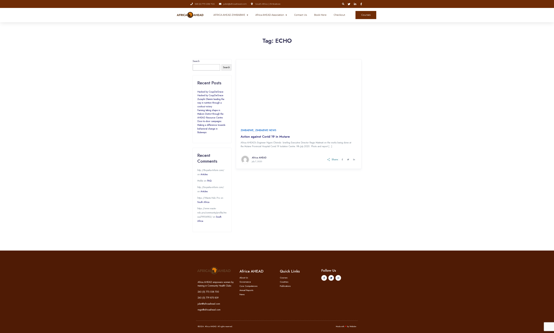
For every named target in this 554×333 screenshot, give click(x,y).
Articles (204, 174)
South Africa (203, 202)
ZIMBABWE (247, 130)
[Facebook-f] (324, 278)
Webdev (353, 326)
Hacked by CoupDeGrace (210, 91)
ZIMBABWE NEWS (265, 130)
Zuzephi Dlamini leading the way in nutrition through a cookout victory (210, 102)
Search (196, 61)
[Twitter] (331, 278)
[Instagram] (338, 278)
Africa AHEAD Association (269, 15)
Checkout (339, 15)
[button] (343, 4)
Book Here (320, 15)
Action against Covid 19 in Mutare (265, 136)
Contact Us (300, 15)
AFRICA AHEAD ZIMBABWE (229, 15)
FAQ (209, 180)
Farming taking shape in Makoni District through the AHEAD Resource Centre (210, 114)
